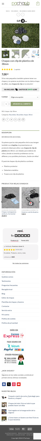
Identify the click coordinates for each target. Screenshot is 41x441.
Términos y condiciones (15, 435)
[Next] (36, 33)
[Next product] (18, 14)
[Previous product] (22, 14)
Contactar (5, 306)
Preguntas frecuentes (10, 285)
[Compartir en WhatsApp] (3, 119)
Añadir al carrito (22, 104)
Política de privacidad (10, 323)
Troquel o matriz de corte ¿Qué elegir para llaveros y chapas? (23, 397)
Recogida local (7, 289)
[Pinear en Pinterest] (19, 119)
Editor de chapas (8, 298)
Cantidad (4, 97)
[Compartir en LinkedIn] (23, 119)
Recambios (14, 11)
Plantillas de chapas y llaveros (13, 302)
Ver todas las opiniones (20, 263)
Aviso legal (30, 435)
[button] (3, 3)
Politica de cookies (9, 319)
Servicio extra (7, 310)
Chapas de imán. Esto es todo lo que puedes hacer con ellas (21, 404)
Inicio (8, 11)
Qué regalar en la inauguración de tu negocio (21, 411)
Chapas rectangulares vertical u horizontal (9, 213)
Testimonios (6, 281)
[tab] (14, 241)
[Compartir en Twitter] (11, 119)
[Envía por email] (15, 119)
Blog (3, 294)
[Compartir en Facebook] (7, 119)
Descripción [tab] (6, 132)
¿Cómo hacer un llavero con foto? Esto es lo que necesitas (23, 418)
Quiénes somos (7, 277)
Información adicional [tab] (11, 137)
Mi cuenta (5, 314)
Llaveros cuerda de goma (30, 212)
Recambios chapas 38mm (27, 11)
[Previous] (5, 33)
